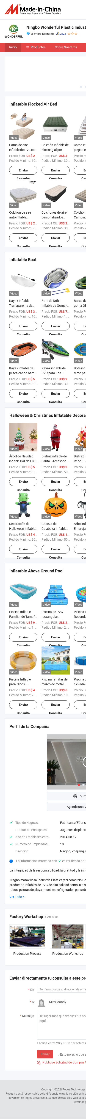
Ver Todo (15, 897)
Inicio (13, 47)
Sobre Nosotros (66, 47)
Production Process (27, 953)
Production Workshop (67, 953)
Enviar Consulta (23, 171)
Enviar (45, 1054)
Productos (38, 47)
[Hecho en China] (33, 9)
